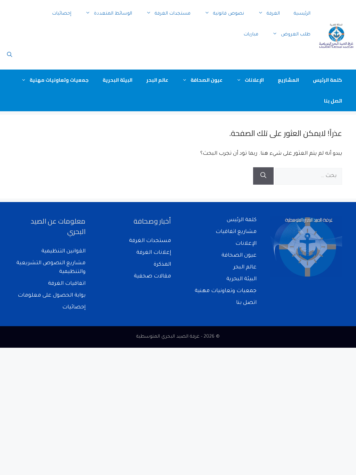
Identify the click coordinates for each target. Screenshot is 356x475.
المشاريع (288, 79)
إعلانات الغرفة (153, 253)
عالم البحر (157, 79)
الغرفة (273, 13)
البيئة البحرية (117, 79)
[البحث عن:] (308, 176)
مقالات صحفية (152, 277)
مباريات (251, 34)
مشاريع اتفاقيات (236, 232)
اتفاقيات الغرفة (67, 284)
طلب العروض (295, 34)
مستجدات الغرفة (173, 13)
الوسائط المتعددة (113, 13)
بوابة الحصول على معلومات (52, 296)
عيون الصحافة (206, 79)
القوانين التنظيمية (63, 252)
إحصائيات (61, 13)
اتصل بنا (333, 100)
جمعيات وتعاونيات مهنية (59, 79)
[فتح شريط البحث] (9, 55)
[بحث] (263, 176)
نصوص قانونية (228, 13)
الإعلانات (254, 79)
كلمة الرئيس (327, 79)
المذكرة (162, 265)
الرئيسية (302, 13)
